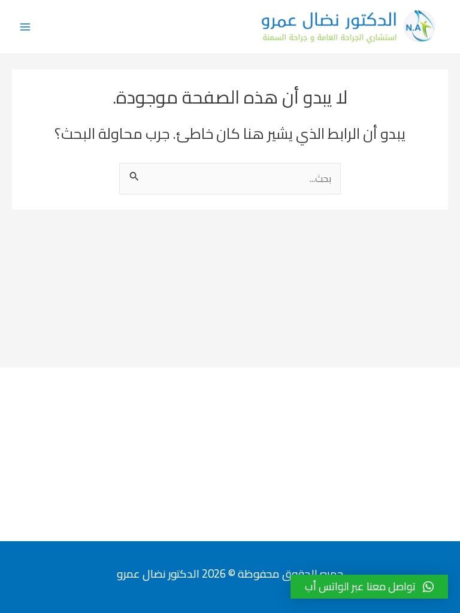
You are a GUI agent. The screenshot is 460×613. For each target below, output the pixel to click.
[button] (369, 587)
